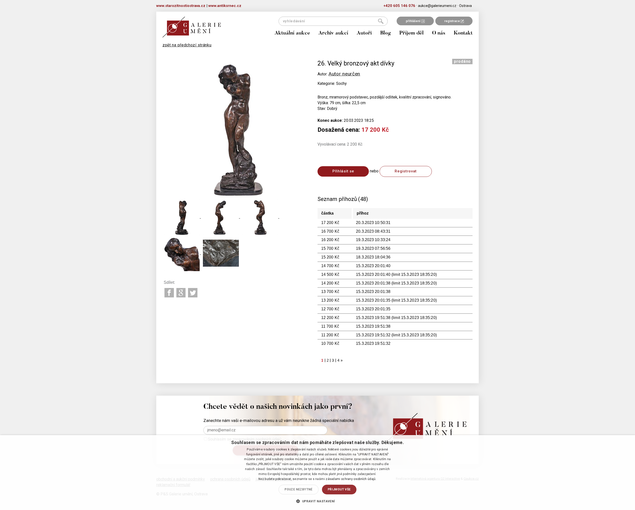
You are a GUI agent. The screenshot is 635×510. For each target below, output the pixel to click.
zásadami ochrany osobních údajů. (351, 479)
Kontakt (463, 33)
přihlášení (413, 21)
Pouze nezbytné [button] (299, 489)
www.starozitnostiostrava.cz (180, 5)
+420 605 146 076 (399, 5)
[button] (317, 501)
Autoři (364, 33)
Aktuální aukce (292, 33)
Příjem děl (411, 33)
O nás (438, 33)
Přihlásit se (343, 171)
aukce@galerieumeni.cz (437, 5)
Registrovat (406, 171)
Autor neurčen (344, 74)
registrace (452, 21)
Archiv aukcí (333, 33)
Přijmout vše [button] (339, 489)
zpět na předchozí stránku (187, 45)
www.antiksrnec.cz (224, 5)
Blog (385, 33)
